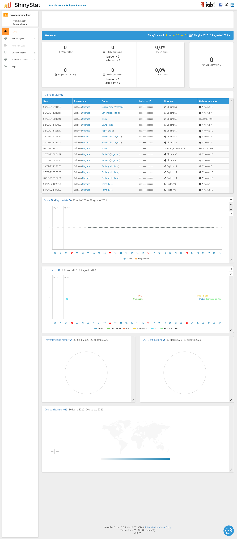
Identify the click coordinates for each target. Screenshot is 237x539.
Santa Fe (105, 154)
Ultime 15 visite (52, 94)
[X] (226, 4)
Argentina (119, 107)
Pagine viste (62, 200)
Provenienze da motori (57, 339)
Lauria (104, 125)
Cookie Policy (165, 527)
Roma (104, 184)
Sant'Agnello (107, 166)
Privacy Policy (151, 527)
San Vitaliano (107, 113)
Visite (47, 200)
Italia (117, 113)
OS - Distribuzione (153, 339)
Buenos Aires (107, 107)
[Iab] (210, 4)
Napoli (105, 131)
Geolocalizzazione (54, 409)
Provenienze (51, 270)
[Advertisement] (137, 19)
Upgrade (86, 107)
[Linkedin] (232, 4)
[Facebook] (220, 4)
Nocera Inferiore (109, 136)
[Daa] (202, 4)
